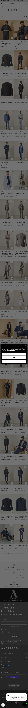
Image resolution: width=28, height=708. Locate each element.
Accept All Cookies (14, 361)
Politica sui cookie (12, 350)
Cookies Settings (14, 354)
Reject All (14, 357)
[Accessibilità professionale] (3, 705)
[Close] (25, 345)
